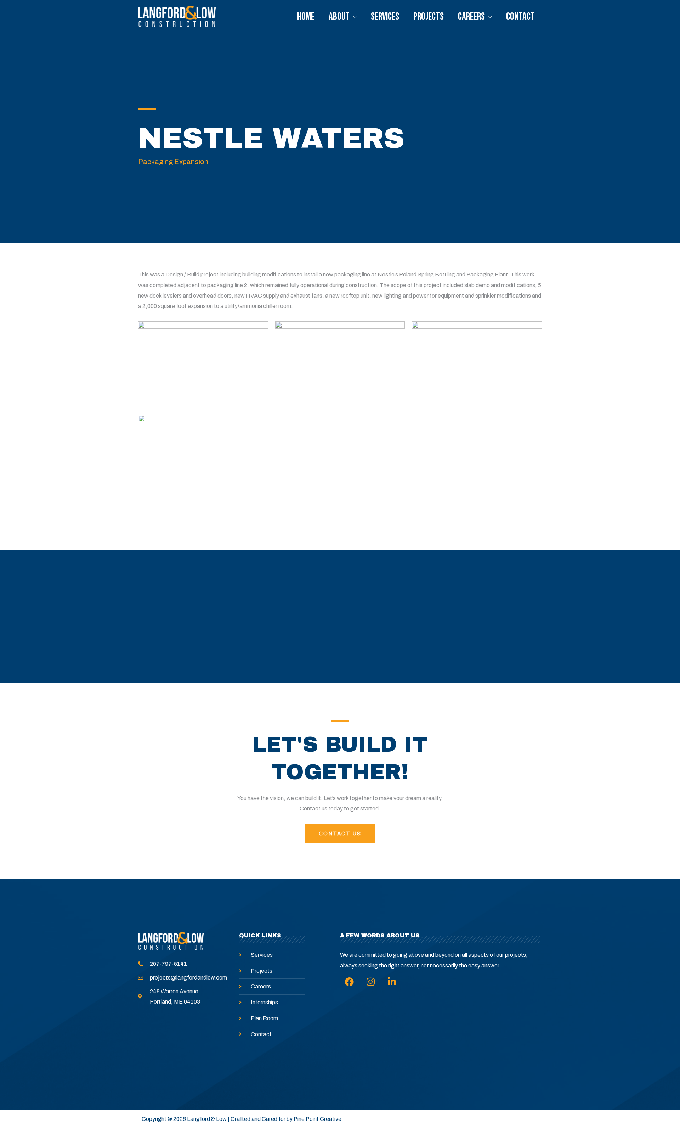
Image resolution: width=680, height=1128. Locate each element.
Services (385, 17)
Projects (428, 17)
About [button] (339, 17)
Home (305, 17)
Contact (520, 17)
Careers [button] (471, 17)
